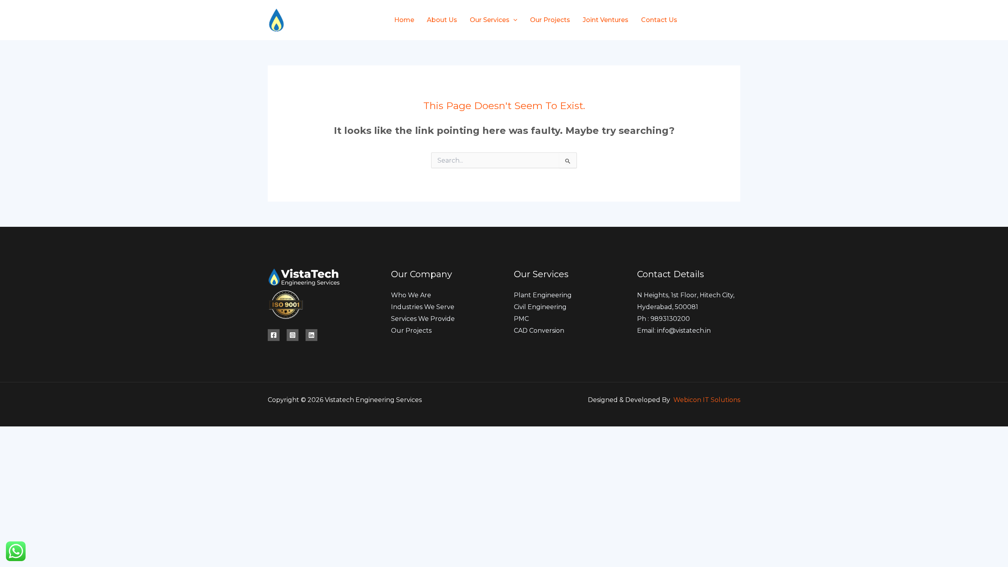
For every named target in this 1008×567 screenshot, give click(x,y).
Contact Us (659, 20)
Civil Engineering (540, 307)
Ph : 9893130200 (663, 318)
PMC (521, 318)
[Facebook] (709, 20)
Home (404, 20)
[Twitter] (723, 20)
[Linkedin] (311, 335)
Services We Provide (423, 318)
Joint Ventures (605, 20)
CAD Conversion (539, 330)
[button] (513, 20)
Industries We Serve (422, 307)
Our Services (490, 20)
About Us (442, 20)
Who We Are (411, 295)
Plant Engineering (543, 295)
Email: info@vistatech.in (674, 330)
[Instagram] (736, 20)
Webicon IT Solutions (706, 400)
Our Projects (550, 20)
